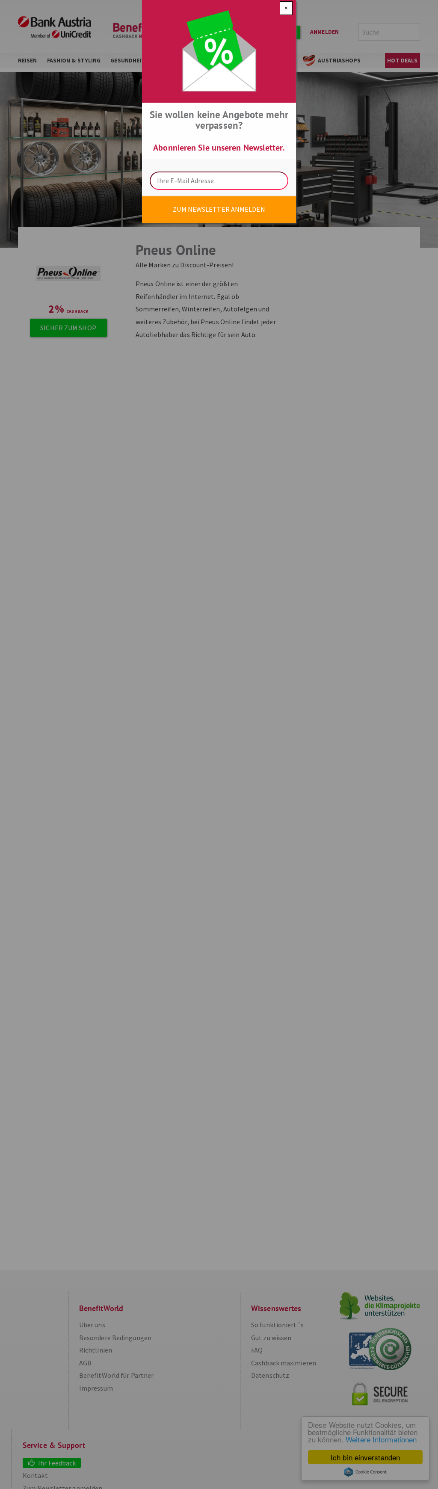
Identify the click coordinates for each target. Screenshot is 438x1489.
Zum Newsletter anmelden (219, 209)
